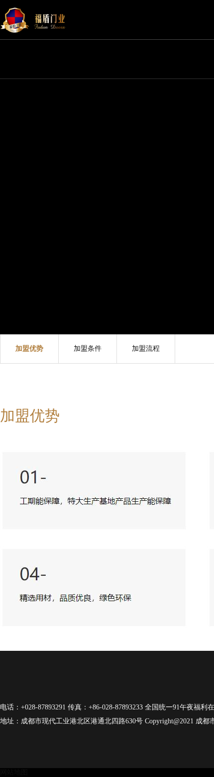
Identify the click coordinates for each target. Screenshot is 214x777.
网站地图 (14, 772)
